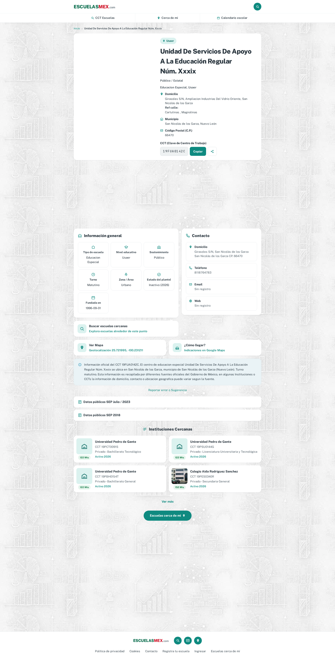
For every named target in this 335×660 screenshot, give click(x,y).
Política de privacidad (109, 651)
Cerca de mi (169, 17)
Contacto (151, 651)
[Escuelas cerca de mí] (198, 640)
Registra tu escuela (175, 651)
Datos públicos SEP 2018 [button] (101, 415)
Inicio (77, 28)
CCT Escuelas (105, 17)
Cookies (135, 651)
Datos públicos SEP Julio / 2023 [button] (106, 402)
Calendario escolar (234, 17)
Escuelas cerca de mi (165, 515)
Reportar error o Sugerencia (167, 390)
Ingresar (200, 651)
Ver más (168, 501)
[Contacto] (188, 640)
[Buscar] (257, 6)
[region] (117, 96)
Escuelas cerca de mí (225, 651)
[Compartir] (212, 151)
